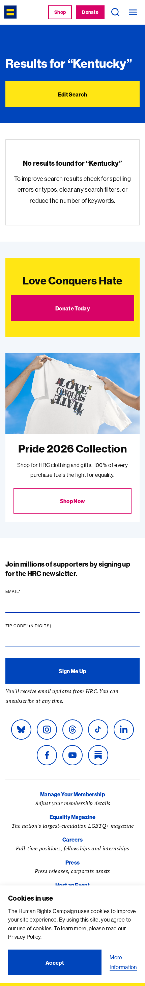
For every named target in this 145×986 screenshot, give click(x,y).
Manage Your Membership (72, 794)
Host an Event (72, 885)
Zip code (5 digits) (41, 626)
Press (72, 862)
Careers (72, 839)
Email (26, 591)
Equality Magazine (72, 817)
